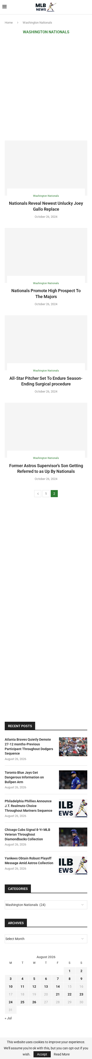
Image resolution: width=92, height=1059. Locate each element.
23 (81, 994)
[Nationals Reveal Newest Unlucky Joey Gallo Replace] (46, 168)
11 (22, 986)
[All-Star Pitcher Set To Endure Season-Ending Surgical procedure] (46, 342)
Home (9, 22)
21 (58, 994)
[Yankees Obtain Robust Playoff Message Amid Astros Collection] (73, 865)
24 (11, 1002)
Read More (62, 1054)
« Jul (8, 1018)
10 (11, 986)
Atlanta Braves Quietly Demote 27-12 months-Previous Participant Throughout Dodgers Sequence (29, 746)
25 (22, 1002)
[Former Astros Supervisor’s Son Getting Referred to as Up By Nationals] (46, 430)
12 (34, 986)
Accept (42, 1054)
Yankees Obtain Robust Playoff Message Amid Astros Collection (29, 860)
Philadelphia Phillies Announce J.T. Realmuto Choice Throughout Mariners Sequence (28, 805)
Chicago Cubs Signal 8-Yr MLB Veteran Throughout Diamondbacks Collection (27, 834)
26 (34, 1002)
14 (58, 986)
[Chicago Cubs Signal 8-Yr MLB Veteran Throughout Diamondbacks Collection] (73, 837)
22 (69, 994)
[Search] (87, 7)
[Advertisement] (46, 87)
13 (46, 986)
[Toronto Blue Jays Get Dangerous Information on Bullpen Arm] (73, 779)
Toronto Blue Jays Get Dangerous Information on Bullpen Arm (24, 777)
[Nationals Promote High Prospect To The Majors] (46, 255)
